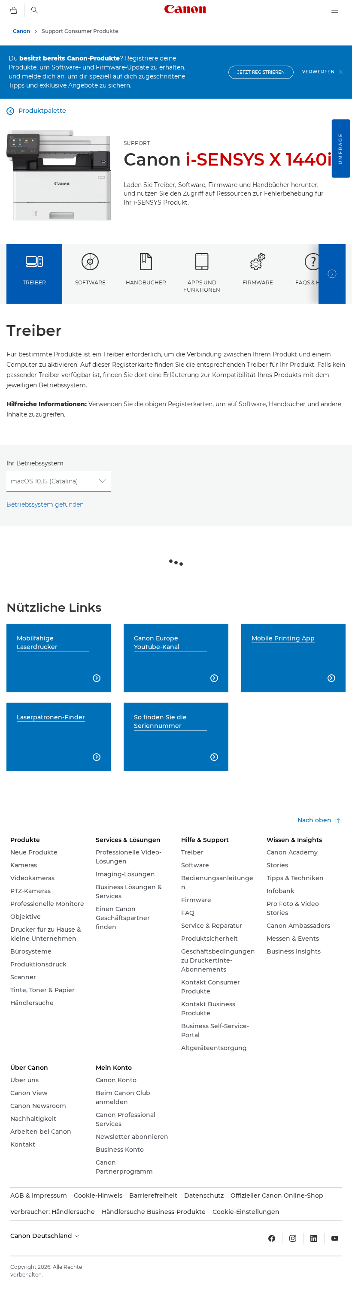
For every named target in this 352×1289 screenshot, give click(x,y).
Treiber (34, 282)
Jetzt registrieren (261, 72)
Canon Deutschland (42, 1236)
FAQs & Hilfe (313, 282)
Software (90, 282)
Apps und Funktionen (201, 286)
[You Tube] (334, 1238)
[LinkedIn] (313, 1238)
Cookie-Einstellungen (245, 1212)
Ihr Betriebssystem (35, 463)
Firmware (258, 282)
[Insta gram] (292, 1238)
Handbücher (146, 282)
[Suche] (35, 10)
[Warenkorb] (14, 10)
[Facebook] (271, 1238)
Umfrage (340, 148)
